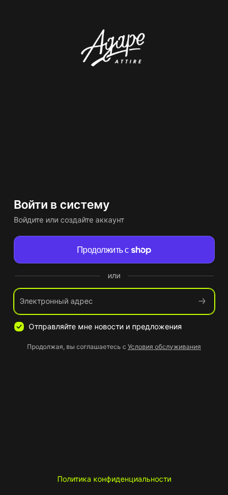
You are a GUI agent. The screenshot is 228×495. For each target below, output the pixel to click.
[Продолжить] (202, 301)
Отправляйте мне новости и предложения (105, 326)
